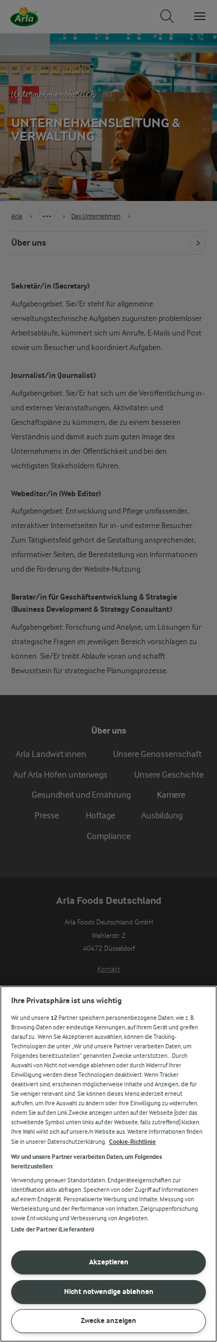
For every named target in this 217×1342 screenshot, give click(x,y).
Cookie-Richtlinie (132, 1142)
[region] (108, 1164)
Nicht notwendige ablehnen (109, 1291)
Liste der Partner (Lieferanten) (53, 1229)
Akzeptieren (109, 1262)
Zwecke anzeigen (108, 1320)
